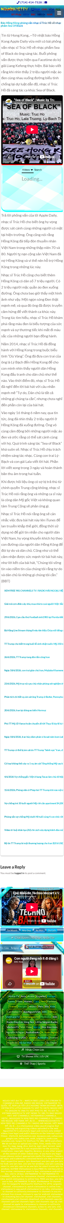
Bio (47, 1006)
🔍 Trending (59, 947)
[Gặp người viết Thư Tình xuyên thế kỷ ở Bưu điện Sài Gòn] (32, 129)
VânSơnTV (13, 1027)
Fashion (51, 1001)
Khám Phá (39, 1042)
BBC (44, 1011)
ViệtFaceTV (13, 1016)
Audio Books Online (2, 1020)
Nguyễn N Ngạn (15, 1032)
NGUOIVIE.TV (16, 1118)
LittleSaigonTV (30, 1016)
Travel (13, 1006)
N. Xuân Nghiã (49, 1032)
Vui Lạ (36, 1027)
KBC (55, 1016)
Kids (52, 1006)
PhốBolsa (45, 1016)
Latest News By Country (61, 1029)
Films (19, 1001)
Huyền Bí (12, 1042)
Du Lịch (52, 930)
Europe (51, 996)
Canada (31, 1037)
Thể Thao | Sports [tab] (35, 1063)
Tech (43, 1001)
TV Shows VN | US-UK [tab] (35, 1056)
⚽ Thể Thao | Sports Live (39, 946)
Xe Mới (39, 930)
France (54, 1037)
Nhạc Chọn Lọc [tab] (34, 1049)
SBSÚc (53, 1011)
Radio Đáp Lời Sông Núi (20, 1022)
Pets (40, 1006)
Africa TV (13, 996)
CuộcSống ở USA (16, 1037)
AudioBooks (33, 1032)
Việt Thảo (26, 1027)
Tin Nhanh (12, 930)
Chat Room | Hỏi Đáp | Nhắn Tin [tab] (34, 937)
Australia (43, 1037)
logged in (19, 873)
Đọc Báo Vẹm (49, 1027)
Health (33, 1006)
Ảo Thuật (51, 1042)
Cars (36, 1001)
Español (41, 996)
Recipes (22, 1006)
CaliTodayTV (14, 1011)
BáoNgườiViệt (32, 1011)
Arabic (31, 996)
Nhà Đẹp (26, 930)
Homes (28, 1001)
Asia (23, 996)
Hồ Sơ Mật (25, 1042)
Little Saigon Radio (46, 1022)
